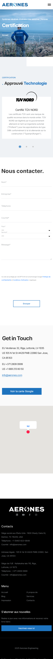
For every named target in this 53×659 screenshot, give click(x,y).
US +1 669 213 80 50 (13, 369)
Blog (3, 596)
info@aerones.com (12, 375)
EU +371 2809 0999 (12, 364)
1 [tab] (20, 146)
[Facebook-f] (30, 515)
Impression (6, 600)
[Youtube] (23, 515)
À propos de (32, 592)
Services (30, 596)
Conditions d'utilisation (20, 280)
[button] (30, 435)
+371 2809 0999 (19, 571)
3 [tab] (33, 146)
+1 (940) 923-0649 (21, 541)
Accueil (4, 592)
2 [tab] (26, 146)
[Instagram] (36, 515)
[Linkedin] (17, 515)
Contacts (30, 600)
